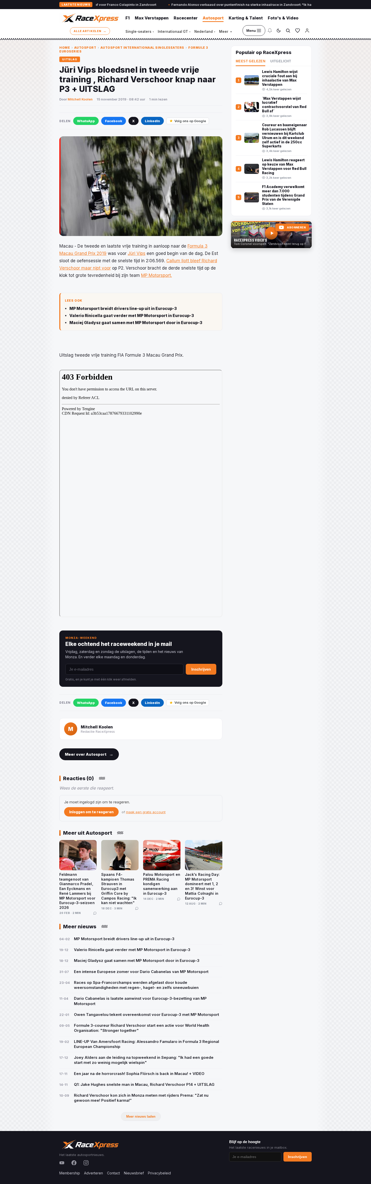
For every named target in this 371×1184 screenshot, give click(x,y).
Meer (225, 32)
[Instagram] (86, 1162)
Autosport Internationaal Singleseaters (142, 47)
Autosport (213, 17)
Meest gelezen (250, 61)
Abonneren (296, 227)
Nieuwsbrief (134, 1173)
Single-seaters (139, 32)
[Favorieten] (297, 30)
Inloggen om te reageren (91, 812)
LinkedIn (152, 121)
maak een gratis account (146, 812)
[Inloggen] (307, 30)
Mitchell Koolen (80, 99)
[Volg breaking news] (270, 30)
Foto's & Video (283, 17)
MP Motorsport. (156, 275)
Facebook (113, 121)
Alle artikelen (90, 31)
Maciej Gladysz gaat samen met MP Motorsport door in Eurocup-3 (135, 322)
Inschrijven (201, 669)
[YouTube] (61, 1162)
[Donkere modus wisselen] (278, 30)
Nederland (204, 32)
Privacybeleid (159, 1173)
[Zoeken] (288, 30)
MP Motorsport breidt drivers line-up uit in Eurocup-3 (123, 308)
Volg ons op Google (190, 121)
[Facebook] (73, 1162)
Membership (69, 1173)
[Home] (89, 18)
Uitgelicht (280, 61)
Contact (113, 1173)
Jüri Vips (136, 253)
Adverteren (93, 1173)
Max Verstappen (152, 17)
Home (64, 47)
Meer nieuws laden (140, 1116)
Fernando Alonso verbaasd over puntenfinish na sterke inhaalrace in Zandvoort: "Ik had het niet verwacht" (221, 5)
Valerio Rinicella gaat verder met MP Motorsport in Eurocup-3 (131, 315)
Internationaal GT (174, 32)
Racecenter (186, 17)
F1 (127, 17)
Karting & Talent (246, 17)
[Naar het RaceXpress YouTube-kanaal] (271, 234)
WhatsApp (86, 121)
